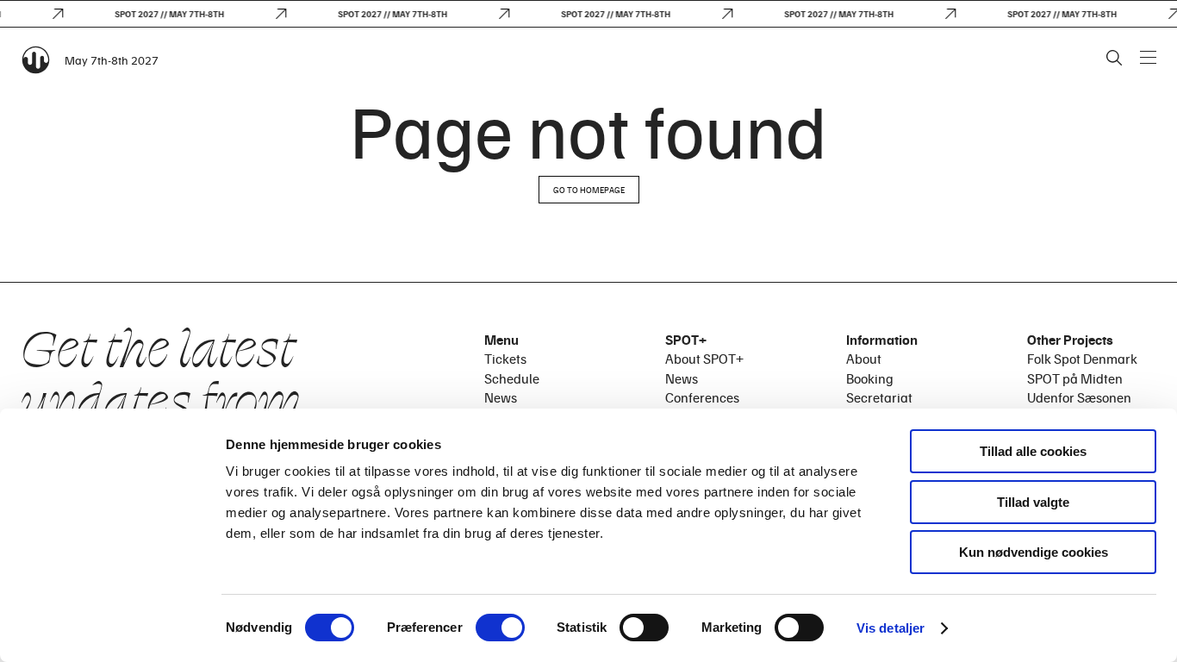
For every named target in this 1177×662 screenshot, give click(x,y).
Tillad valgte (1033, 502)
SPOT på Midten (1075, 378)
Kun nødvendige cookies (1033, 552)
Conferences (702, 397)
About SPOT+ (704, 358)
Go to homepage (589, 189)
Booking (870, 378)
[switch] (500, 627)
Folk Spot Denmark (1082, 358)
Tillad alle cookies (1033, 451)
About (863, 358)
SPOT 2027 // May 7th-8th (165, 14)
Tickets (505, 358)
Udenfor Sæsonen (1079, 397)
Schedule (511, 378)
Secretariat (879, 397)
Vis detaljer (890, 628)
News (500, 397)
